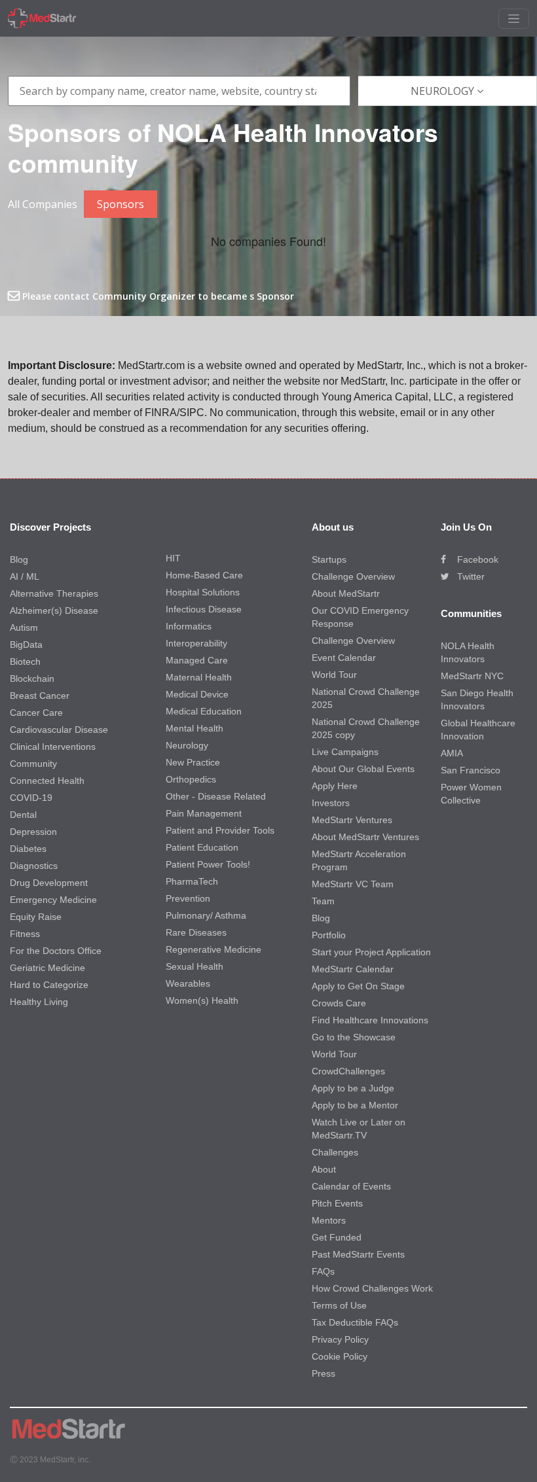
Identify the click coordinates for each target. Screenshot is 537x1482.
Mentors (329, 1220)
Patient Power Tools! (208, 864)
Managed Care (197, 660)
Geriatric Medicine (47, 967)
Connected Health (47, 780)
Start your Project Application (371, 952)
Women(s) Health (202, 1000)
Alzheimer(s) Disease (54, 610)
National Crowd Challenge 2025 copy (366, 728)
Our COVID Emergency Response (360, 617)
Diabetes (28, 848)
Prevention (188, 898)
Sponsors (120, 204)
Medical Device (197, 694)
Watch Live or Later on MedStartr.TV (358, 1128)
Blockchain (32, 678)
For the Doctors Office (56, 950)
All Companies (42, 204)
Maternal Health (199, 677)
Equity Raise (36, 916)
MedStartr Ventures (352, 820)
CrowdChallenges (348, 1071)
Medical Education (204, 711)
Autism (24, 627)
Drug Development (49, 882)
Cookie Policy (339, 1356)
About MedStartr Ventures (365, 837)
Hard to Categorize (49, 984)
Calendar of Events (351, 1186)
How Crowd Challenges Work (372, 1288)
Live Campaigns (345, 752)
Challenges (335, 1152)
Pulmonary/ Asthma (206, 915)
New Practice (193, 762)
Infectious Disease (204, 609)
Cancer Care (36, 712)
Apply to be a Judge (353, 1088)
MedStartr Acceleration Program (359, 860)
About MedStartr (346, 593)
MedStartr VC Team (353, 884)
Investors (331, 803)
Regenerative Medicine (213, 949)
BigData (26, 644)
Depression (33, 831)
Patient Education (202, 847)
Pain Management (204, 813)
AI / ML (24, 576)
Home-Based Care (204, 575)
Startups (329, 559)
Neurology (187, 745)
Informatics (189, 626)
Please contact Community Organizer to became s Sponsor (157, 296)
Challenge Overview (353, 576)
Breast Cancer (39, 695)
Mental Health (194, 728)
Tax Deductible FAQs (355, 1322)
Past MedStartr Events (358, 1254)
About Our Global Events (363, 769)
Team (323, 901)
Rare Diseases (196, 932)
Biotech (25, 661)
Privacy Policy (340, 1339)
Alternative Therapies (54, 593)
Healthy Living (39, 1002)
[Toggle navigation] (513, 19)
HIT (173, 558)
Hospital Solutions (203, 592)
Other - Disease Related (216, 796)
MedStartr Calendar (353, 969)
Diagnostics (34, 865)
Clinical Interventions (53, 746)
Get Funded (336, 1237)
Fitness (25, 933)
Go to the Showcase (354, 1037)
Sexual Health (194, 966)
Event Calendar (344, 657)
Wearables (188, 983)
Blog (19, 559)
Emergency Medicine (53, 899)
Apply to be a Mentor (355, 1105)
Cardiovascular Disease (59, 729)
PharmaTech (192, 881)
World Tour (334, 674)
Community (33, 763)
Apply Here (335, 786)
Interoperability (196, 643)
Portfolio (329, 935)
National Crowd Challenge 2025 (366, 698)
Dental (23, 814)
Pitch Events (337, 1203)
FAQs (323, 1271)
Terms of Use (339, 1305)
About (324, 1169)
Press (323, 1373)
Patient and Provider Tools (220, 830)
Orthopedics (191, 779)
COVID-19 (31, 797)
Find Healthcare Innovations (370, 1020)
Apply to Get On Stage (358, 986)
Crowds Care (339, 1003)
